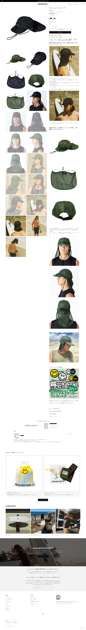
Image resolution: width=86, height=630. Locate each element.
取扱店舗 (7, 608)
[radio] (50, 18)
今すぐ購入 (60, 32)
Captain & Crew (8, 601)
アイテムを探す (8, 597)
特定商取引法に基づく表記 (35, 601)
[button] (2, 4)
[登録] (51, 587)
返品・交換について (34, 599)
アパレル (57, 535)
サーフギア (8, 535)
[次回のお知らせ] (59, 1)
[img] (16, 434)
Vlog (6, 604)
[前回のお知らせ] (27, 1)
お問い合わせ (8, 610)
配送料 (52, 11)
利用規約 (32, 604)
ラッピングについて (43, 499)
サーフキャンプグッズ (35, 535)
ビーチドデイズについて (43, 556)
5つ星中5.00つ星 (34, 425)
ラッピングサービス (9, 606)
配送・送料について (34, 597)
